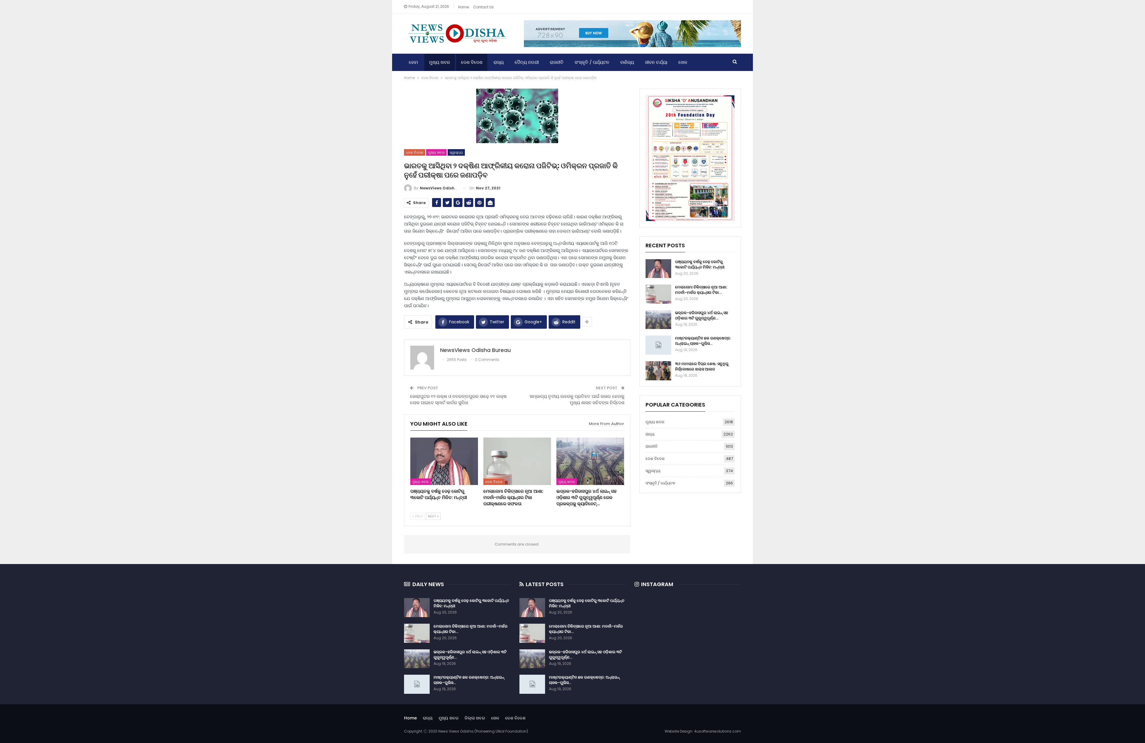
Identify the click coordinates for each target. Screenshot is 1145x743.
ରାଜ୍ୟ (498, 62)
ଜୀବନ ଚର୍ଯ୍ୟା (656, 62)
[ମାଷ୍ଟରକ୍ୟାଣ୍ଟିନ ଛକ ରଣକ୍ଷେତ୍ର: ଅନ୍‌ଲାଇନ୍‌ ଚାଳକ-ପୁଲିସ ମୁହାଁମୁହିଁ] (658, 345)
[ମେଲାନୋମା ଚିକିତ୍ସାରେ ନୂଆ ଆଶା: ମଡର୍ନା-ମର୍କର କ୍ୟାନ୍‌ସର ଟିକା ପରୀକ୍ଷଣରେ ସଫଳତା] (517, 461)
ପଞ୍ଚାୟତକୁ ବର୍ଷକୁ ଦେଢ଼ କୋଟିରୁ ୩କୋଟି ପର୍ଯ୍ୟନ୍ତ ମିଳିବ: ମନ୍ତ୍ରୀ (700, 264)
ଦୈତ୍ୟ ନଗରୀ (527, 62)
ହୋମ (413, 62)
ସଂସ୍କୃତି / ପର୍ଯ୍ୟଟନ (592, 62)
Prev (418, 516)
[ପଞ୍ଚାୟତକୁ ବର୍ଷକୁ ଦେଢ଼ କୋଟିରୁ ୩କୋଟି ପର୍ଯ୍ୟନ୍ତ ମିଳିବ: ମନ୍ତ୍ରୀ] (444, 461)
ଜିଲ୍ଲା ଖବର (475, 718)
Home (463, 7)
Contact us (483, 7)
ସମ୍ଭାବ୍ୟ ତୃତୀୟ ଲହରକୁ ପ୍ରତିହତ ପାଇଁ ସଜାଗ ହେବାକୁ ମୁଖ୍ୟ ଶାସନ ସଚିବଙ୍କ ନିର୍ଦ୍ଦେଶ (577, 399)
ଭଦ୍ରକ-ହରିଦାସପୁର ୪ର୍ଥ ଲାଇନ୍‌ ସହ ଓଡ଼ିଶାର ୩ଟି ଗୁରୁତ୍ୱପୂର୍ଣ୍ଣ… (701, 315)
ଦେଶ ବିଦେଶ (471, 62)
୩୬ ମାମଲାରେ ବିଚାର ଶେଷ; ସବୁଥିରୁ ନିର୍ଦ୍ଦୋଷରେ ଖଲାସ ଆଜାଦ (701, 366)
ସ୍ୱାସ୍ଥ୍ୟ (456, 152)
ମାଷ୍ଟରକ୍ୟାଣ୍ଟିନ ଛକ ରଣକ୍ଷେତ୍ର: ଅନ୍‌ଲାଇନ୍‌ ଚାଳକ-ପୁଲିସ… (703, 340)
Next (432, 516)
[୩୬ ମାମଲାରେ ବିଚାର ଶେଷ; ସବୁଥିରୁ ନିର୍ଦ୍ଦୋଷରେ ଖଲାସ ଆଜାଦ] (658, 370)
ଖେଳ (682, 62)
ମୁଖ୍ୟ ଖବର (439, 62)
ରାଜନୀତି (557, 62)
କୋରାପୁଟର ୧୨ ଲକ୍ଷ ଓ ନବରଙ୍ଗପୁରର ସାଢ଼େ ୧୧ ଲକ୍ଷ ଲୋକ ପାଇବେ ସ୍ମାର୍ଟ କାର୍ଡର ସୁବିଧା (458, 399)
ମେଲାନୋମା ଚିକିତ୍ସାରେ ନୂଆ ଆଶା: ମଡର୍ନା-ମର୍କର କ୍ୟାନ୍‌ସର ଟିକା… (701, 289)
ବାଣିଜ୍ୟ (627, 62)
